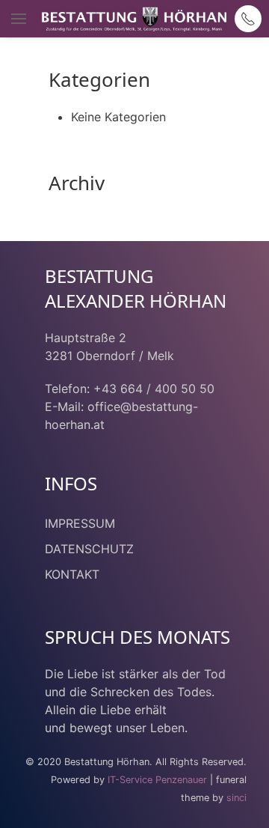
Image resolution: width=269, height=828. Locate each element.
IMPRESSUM (80, 523)
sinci (236, 797)
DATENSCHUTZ (89, 548)
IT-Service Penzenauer (157, 779)
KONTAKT (72, 574)
